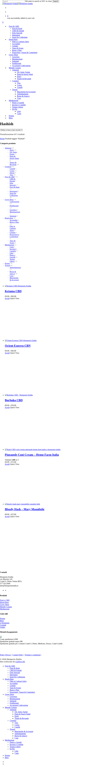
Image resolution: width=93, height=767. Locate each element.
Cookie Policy (17, 655)
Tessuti (7, 265)
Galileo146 (20, 662)
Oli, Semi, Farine (13, 153)
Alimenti (8, 148)
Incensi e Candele (13, 250)
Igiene (12, 173)
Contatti (3, 625)
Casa (11, 276)
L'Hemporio (4, 623)
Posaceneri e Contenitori (14, 236)
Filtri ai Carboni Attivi (13, 228)
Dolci (12, 150)
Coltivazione (14, 202)
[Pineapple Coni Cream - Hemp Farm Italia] (32, 449)
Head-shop (9, 218)
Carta (12, 247)
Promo (7, 263)
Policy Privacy (5, 655)
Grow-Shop (9, 200)
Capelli (12, 169)
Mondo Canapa (6, 607)
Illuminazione (15, 212)
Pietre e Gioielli (12, 256)
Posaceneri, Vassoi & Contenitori (22, 692)
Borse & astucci (13, 273)
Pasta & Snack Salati (14, 157)
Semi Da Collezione (14, 194)
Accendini (13, 220)
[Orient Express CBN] (21, 340)
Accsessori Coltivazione (19, 705)
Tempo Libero (12, 260)
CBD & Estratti (12, 180)
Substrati (13, 216)
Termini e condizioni (32, 655)
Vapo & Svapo (13, 242)
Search (55, 1)
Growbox (13, 210)
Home (2, 139)
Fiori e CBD (5, 600)
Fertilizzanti (14, 206)
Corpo (12, 171)
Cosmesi (8, 167)
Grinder (13, 232)
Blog (2, 621)
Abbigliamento (15, 267)
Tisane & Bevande (13, 163)
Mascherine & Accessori (14, 279)
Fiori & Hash (14, 187)
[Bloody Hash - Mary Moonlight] (22, 504)
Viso (11, 175)
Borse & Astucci (21, 736)
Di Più (12, 749)
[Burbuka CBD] (19, 395)
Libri (11, 253)
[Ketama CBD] (18, 286)
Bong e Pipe (14, 222)
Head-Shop (4, 602)
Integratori (14, 191)
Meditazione (9, 245)
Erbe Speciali (13, 184)
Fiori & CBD (10, 177)
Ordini (2, 627)
